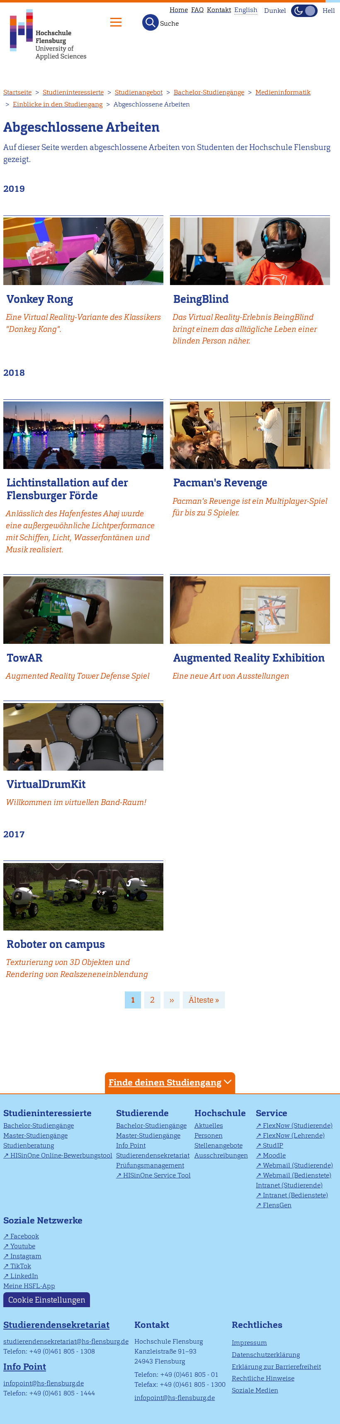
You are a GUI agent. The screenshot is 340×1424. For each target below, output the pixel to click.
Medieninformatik (283, 92)
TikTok (20, 1266)
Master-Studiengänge (35, 1135)
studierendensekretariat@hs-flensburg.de (66, 1341)
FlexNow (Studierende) (298, 1125)
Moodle (274, 1155)
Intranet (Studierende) (289, 1185)
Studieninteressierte (73, 92)
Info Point (131, 1145)
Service (271, 1113)
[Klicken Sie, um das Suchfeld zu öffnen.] (150, 22)
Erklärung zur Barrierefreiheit (276, 1366)
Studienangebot (139, 92)
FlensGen (277, 1205)
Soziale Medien (255, 1390)
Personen (208, 1135)
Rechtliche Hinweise (263, 1378)
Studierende (142, 1113)
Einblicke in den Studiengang (57, 104)
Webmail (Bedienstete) (297, 1175)
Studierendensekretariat (152, 1155)
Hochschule (220, 1113)
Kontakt (219, 9)
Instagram (25, 1256)
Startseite (17, 92)
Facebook (24, 1236)
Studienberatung (28, 1145)
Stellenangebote (218, 1145)
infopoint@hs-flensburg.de (43, 1383)
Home (179, 9)
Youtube (22, 1246)
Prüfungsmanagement (150, 1165)
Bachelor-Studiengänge (209, 92)
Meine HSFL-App (29, 1285)
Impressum (249, 1342)
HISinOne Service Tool (157, 1175)
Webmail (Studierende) (298, 1165)
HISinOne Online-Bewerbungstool (61, 1155)
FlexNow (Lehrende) (294, 1135)
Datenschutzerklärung (266, 1354)
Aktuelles (208, 1125)
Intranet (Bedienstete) (295, 1195)
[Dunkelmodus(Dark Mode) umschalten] (304, 11)
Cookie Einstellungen (46, 1300)
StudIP (273, 1145)
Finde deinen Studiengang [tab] (165, 1082)
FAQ (197, 9)
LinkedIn (24, 1276)
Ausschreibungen (221, 1155)
